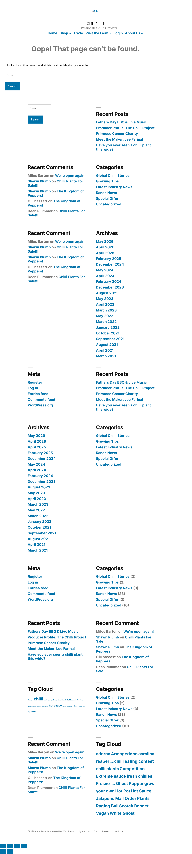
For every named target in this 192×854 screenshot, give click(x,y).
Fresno (103, 783)
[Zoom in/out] (3, 846)
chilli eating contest (134, 761)
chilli (38, 698)
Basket (105, 831)
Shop (64, 33)
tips (80, 706)
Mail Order (125, 798)
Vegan (102, 813)
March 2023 (106, 310)
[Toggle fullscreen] (10, 846)
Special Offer (107, 198)
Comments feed (41, 399)
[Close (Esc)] (24, 846)
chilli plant (55, 700)
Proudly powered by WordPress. (58, 831)
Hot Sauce (141, 790)
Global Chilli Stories (113, 175)
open (64, 706)
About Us (132, 33)
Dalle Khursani (70, 700)
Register (35, 382)
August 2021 (107, 344)
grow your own (42, 706)
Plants (143, 798)
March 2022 (106, 322)
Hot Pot (122, 790)
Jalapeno (105, 798)
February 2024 (108, 281)
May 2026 (104, 241)
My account (84, 831)
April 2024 (105, 276)
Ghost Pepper (130, 783)
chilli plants (107, 768)
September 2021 (110, 339)
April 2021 (105, 350)
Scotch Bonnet (134, 805)
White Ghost (122, 813)
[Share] (17, 846)
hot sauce (55, 705)
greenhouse (32, 706)
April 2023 (105, 304)
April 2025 (105, 253)
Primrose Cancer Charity (117, 133)
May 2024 (104, 270)
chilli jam (47, 700)
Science (75, 706)
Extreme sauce (111, 776)
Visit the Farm (96, 33)
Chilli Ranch (96, 24)
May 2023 (104, 299)
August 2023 (107, 293)
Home (52, 33)
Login (118, 33)
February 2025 (108, 259)
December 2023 (110, 287)
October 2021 (107, 333)
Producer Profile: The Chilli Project (125, 128)
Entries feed (38, 394)
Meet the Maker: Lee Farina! (119, 139)
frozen (112, 784)
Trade (78, 33)
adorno (103, 753)
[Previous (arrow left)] (3, 851)
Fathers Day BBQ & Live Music (121, 122)
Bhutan (30, 700)
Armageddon (124, 753)
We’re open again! (70, 175)
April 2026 (105, 247)
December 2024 (110, 264)
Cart (96, 831)
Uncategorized (108, 204)
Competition (132, 768)
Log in (33, 388)
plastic (69, 706)
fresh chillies (139, 776)
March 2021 (106, 356)
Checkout (118, 831)
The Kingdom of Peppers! (54, 203)
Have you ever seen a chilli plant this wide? (123, 147)
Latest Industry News (114, 187)
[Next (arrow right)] (10, 851)
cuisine (62, 700)
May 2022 (104, 316)
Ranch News (106, 193)
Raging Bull (107, 805)
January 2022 (108, 327)
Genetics (80, 700)
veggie (33, 712)
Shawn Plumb (39, 181)
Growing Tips (107, 181)
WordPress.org (40, 405)
